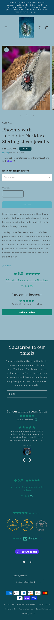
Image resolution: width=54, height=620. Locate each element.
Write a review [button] (27, 312)
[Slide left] (20, 115)
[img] (27, 416)
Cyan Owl (15, 604)
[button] (6, 27)
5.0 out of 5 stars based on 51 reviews (27, 280)
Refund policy (11, 609)
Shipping (5, 153)
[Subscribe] (44, 393)
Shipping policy (28, 613)
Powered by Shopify (27, 604)
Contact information (43, 609)
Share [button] (8, 266)
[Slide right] (33, 115)
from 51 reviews (25, 419)
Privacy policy (44, 604)
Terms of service (26, 609)
